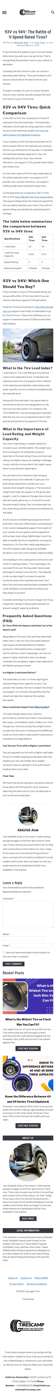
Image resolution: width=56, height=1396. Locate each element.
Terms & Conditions (36, 1284)
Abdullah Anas (21, 42)
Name (6, 934)
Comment (8, 898)
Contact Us (26, 1278)
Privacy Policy (16, 1284)
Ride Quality (41, 707)
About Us (13, 1278)
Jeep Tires (40, 42)
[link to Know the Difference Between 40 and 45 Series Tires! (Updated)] (28, 1073)
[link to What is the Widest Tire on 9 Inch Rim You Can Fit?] (28, 996)
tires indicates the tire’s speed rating (34, 197)
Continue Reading (28, 1048)
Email (6, 945)
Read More (28, 1218)
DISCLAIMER (41, 1278)
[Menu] (4, 13)
